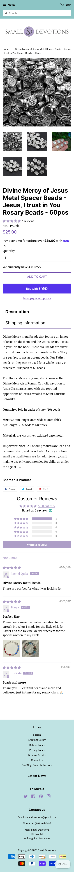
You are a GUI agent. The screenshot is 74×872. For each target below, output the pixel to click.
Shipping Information (25, 322)
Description (17, 311)
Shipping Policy (37, 739)
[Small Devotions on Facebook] (33, 797)
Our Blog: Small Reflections (37, 765)
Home (6, 49)
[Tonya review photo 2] (30, 648)
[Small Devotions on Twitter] (26, 797)
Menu (11, 4)
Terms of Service (37, 755)
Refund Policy (37, 745)
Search (37, 734)
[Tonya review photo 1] (11, 648)
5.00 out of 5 (46, 506)
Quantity (9, 251)
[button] (12, 221)
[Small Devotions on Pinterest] (41, 797)
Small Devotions (47, 850)
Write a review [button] (37, 545)
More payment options (37, 298)
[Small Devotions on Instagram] (48, 797)
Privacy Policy (37, 750)
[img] (12, 568)
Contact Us (37, 760)
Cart (68, 4)
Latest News (37, 776)
